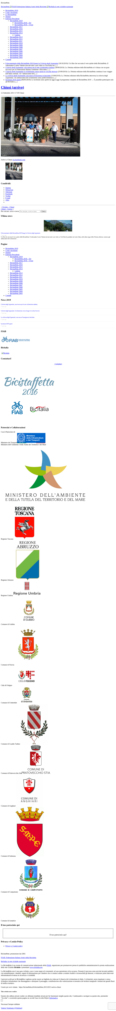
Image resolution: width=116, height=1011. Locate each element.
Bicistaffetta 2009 (16, 45)
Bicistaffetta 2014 (16, 33)
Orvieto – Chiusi (8, 207)
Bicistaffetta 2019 (11, 10)
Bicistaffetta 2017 (16, 27)
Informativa (53, 998)
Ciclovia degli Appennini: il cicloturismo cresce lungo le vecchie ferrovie (31, 72)
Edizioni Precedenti (12, 19)
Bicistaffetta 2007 (16, 49)
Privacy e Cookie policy (14, 946)
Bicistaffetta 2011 (16, 41)
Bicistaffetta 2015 (16, 31)
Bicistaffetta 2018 (16, 21)
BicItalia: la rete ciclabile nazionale (13, 961)
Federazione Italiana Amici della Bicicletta (18, 958)
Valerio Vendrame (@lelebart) (11, 1008)
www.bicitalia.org (36, 967)
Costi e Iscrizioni (11, 13)
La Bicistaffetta (10, 15)
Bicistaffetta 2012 (16, 39)
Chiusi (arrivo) (12, 87)
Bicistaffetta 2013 (16, 37)
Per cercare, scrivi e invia (10, 211)
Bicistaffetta (5, 7)
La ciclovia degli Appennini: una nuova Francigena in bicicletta (28, 76)
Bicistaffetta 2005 (16, 53)
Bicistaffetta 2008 (16, 47)
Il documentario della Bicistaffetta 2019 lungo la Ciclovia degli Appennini (31, 63)
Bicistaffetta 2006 (16, 51)
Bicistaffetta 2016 (16, 29)
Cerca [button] (43, 211)
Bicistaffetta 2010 (16, 43)
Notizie (8, 17)
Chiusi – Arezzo (6, 209)
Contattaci (58, 364)
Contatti (8, 59)
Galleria (17, 35)
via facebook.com (18, 160)
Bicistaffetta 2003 (16, 57)
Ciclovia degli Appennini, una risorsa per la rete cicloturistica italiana (29, 67)
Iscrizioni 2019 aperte (13, 80)
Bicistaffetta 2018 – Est (22, 23)
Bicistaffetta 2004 (16, 55)
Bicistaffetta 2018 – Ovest (23, 25)
